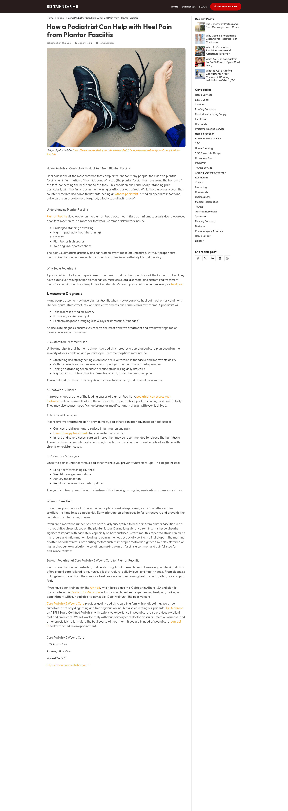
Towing (199, 206)
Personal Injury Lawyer (208, 138)
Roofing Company (205, 109)
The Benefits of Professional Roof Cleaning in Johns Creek (222, 25)
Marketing (201, 187)
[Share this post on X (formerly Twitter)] (205, 258)
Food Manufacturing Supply (210, 114)
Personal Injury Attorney (209, 231)
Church (199, 182)
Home (174, 6)
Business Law (202, 196)
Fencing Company (205, 221)
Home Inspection (204, 133)
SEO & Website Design (208, 153)
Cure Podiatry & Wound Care (65, 603)
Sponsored (201, 216)
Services (200, 104)
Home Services (106, 42)
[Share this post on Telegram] (220, 258)
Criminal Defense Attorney (210, 172)
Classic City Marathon (85, 592)
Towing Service (203, 167)
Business (200, 226)
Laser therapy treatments (70, 433)
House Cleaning (204, 148)
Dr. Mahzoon (174, 608)
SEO (197, 143)
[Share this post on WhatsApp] (227, 258)
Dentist (199, 240)
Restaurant (201, 177)
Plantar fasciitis (57, 216)
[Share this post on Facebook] (198, 258)
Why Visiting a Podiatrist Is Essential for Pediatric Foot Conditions (221, 39)
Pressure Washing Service (209, 128)
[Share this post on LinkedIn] (213, 258)
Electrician (201, 119)
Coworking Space (205, 158)
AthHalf (95, 588)
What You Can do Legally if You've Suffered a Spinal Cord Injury (223, 62)
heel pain (177, 284)
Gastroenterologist (206, 211)
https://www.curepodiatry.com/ (68, 665)
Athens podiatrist (126, 194)
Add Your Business (226, 6)
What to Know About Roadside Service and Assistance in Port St (218, 50)
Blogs (203, 6)
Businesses (189, 6)
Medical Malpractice (206, 201)
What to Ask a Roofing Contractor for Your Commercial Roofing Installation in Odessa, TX (220, 75)
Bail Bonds (201, 124)
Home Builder (202, 235)
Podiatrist (200, 162)
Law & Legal (202, 99)
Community (201, 192)
